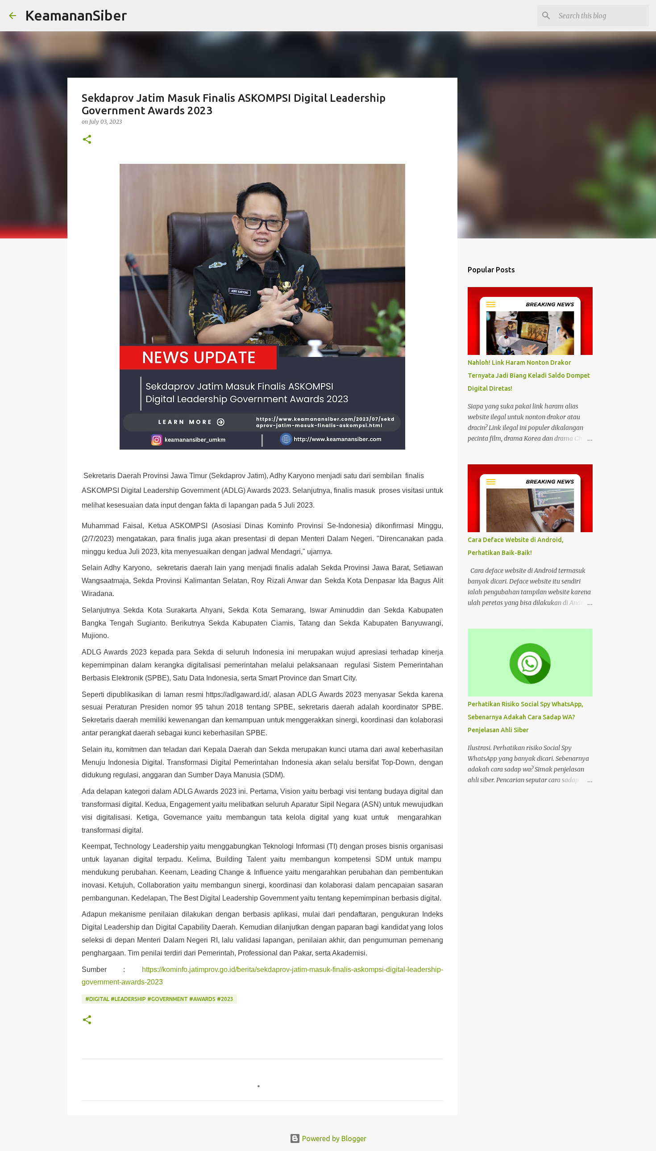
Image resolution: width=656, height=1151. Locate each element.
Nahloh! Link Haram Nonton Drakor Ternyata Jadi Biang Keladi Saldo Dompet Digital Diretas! (529, 375)
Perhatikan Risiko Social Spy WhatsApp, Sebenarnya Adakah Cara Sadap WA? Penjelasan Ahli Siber (525, 717)
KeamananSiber (76, 15)
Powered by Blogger (333, 1138)
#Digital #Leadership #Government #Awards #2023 (159, 999)
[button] (87, 140)
